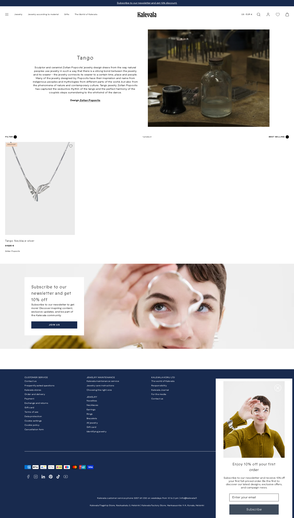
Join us (54, 325)
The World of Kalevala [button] (86, 14)
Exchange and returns (36, 403)
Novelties (92, 401)
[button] (7, 14)
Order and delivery (34, 394)
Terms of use (31, 412)
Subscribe (254, 509)
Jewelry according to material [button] (43, 14)
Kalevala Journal (160, 390)
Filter (9, 137)
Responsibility (159, 386)
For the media (158, 394)
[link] (268, 14)
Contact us (30, 381)
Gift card (29, 408)
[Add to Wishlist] (71, 146)
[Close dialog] (277, 388)
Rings (90, 414)
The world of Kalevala (162, 381)
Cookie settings (33, 421)
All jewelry (92, 423)
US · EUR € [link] (246, 14)
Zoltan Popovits (90, 100)
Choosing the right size (99, 390)
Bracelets (92, 418)
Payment (29, 399)
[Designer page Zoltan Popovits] (79, 100)
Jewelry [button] (18, 14)
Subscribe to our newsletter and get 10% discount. (147, 3)
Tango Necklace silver (19, 241)
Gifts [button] (66, 14)
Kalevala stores (32, 390)
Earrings (91, 410)
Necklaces (92, 405)
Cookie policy (31, 425)
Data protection (33, 416)
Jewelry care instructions (100, 386)
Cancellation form (34, 430)
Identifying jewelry (96, 432)
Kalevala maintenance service (103, 381)
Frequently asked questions (39, 386)
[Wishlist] (278, 14)
